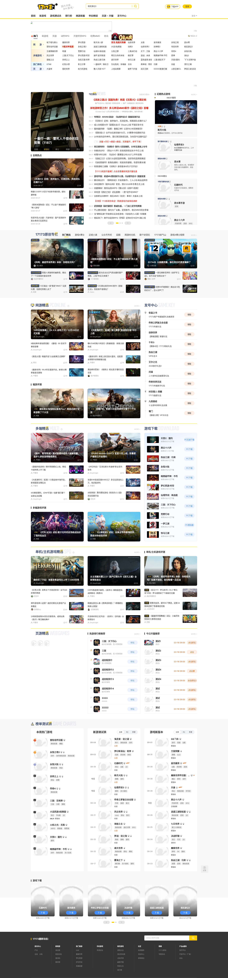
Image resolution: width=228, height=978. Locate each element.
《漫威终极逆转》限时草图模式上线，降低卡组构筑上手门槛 (48, 484)
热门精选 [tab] (66, 234)
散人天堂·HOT (100, 69)
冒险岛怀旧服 (52, 46)
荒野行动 (81, 51)
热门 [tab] (35, 36)
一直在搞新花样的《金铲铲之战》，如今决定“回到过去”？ (48, 287)
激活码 (57, 974)
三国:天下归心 (68, 55)
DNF (77, 966)
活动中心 (141, 970)
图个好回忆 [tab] (144, 234)
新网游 (57, 962)
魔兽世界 (66, 42)
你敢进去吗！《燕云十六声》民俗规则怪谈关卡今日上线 (119, 150)
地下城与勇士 (52, 42)
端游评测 (37, 400)
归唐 (155, 64)
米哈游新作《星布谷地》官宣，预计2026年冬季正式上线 (119, 184)
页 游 (37, 69)
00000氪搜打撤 (160, 69)
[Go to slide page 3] (122, 223)
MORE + (194, 94)
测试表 (57, 966)
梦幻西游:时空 (84, 55)
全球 (36, 970)
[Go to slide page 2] (120, 223)
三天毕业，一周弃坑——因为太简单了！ (104, 385)
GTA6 (49, 64)
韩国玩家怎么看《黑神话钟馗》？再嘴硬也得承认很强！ (105, 620)
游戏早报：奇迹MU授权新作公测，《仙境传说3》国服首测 (119, 176)
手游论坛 (100, 966)
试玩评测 (120, 974)
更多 (193, 16)
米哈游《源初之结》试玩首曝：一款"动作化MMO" (116, 192)
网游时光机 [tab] (130, 234)
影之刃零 (81, 64)
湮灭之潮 (188, 64)
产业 (36, 966)
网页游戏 (120, 962)
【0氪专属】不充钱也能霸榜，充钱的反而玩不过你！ (106, 633)
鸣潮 (64, 51)
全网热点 (37, 155)
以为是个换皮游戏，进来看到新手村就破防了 (162, 274)
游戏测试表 (55, 15)
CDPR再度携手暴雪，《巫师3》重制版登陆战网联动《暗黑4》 (105, 607)
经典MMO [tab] (95, 36)
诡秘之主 (50, 59)
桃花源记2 (188, 46)
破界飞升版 (132, 69)
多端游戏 (37, 55)
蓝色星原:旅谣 (146, 59)
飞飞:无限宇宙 (190, 59)
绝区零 (130, 55)
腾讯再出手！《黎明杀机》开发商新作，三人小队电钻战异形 (121, 180)
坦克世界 (175, 46)
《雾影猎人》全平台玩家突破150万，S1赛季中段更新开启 (119, 132)
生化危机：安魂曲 (118, 64)
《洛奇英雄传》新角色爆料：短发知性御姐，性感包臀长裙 (120, 162)
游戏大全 (120, 966)
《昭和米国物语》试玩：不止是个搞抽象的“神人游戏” (48, 206)
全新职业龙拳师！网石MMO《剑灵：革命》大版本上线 (118, 196)
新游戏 (42, 15)
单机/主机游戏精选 (49, 567)
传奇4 (173, 51)
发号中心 (121, 15)
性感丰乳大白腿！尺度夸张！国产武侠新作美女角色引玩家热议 (48, 219)
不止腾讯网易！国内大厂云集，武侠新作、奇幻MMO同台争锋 (121, 210)
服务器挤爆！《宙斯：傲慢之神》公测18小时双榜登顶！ (119, 128)
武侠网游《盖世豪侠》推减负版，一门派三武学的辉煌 (118, 206)
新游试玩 (58, 970)
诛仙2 (186, 55)
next (81, 121)
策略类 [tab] (116, 36)
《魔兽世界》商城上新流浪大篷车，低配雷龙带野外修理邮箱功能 (105, 374)
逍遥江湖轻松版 (100, 46)
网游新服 (80, 15)
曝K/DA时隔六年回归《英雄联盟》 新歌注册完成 (106, 361)
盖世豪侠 (157, 42)
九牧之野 (115, 51)
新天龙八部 (98, 42)
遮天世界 (115, 59)
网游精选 (42, 321)
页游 (104, 15)
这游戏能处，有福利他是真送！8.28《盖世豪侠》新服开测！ (48, 387)
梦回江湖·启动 (190, 69)
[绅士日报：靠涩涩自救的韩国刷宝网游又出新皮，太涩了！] (57, 121)
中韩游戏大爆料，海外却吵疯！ (133, 112)
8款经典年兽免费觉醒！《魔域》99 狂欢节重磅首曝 (48, 361)
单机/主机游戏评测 (155, 567)
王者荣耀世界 (52, 51)
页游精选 (42, 649)
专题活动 (162, 970)
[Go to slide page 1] (117, 223)
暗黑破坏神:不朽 (160, 55)
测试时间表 (121, 970)
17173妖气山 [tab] (160, 234)
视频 (160, 962)
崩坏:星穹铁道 (99, 55)
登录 (187, 6)
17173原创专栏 (46, 234)
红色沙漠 (66, 64)
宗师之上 (66, 59)
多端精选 (42, 444)
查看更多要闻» (144, 94)
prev (33, 121)
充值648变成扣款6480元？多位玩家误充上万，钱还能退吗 (106, 497)
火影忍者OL (176, 69)
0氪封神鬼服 (67, 46)
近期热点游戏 (163, 94)
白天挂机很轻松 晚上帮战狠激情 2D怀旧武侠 (48, 510)
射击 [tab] (106, 36)
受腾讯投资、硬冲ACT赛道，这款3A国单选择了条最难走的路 (162, 620)
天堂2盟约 (175, 59)
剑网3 (130, 46)
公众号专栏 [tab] (106, 234)
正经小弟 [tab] (93, 234)
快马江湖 (131, 59)
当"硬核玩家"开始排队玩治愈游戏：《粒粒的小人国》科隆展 (120, 214)
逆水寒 (187, 42)
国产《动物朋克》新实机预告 (133, 103)
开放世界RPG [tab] (79, 36)
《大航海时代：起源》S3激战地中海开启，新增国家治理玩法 (48, 497)
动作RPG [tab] (65, 36)
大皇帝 (49, 69)
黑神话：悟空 (146, 64)
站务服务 (141, 966)
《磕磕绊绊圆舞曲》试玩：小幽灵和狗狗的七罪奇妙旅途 (161, 633)
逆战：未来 (145, 55)
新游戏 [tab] (45, 36)
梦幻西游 (81, 42)
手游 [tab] (133, 748)
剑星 (173, 64)
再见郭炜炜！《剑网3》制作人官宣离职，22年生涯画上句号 (120, 146)
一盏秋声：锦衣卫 (101, 64)
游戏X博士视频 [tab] (177, 234)
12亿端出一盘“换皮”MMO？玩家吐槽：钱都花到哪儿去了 (105, 287)
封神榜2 (157, 46)
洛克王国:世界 (84, 59)
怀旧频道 (93, 15)
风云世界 (50, 55)
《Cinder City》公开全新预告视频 (107, 112)
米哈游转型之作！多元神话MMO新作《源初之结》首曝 (119, 108)
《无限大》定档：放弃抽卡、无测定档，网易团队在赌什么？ (121, 121)
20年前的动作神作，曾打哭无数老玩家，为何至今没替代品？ (121, 136)
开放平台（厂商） (185, 970)
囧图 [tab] (118, 234)
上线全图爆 (115, 69)
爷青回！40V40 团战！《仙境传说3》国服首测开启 (117, 117)
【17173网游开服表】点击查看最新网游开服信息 (115, 171)
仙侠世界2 (145, 46)
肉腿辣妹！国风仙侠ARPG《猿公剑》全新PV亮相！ (117, 188)
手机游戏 (100, 962)
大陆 (40, 970)
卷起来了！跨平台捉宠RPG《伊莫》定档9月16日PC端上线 (120, 218)
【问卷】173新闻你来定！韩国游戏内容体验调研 (115, 201)
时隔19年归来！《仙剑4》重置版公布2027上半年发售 (118, 154)
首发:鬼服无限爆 (118, 42)
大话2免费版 (116, 46)
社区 (139, 962)
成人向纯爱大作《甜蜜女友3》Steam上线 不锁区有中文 (118, 125)
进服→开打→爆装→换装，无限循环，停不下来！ (120, 141)
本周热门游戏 (44, 747)
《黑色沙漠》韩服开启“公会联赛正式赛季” (48, 372)
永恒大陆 (188, 51)
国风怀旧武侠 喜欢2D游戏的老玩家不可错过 (49, 632)
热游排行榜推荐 (97, 649)
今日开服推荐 (153, 649)
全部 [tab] (120, 748)
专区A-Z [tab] (193, 36)
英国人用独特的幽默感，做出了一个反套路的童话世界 (48, 274)
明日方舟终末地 (117, 55)
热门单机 (37, 64)
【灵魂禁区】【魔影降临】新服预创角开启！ (161, 287)
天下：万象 (145, 51)
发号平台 (182, 966)
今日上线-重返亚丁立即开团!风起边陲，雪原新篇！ (105, 510)
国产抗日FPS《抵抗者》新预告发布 (107, 103)
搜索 (135, 6)
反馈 (204, 871)
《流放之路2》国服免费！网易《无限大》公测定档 (119, 99)
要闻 (33, 15)
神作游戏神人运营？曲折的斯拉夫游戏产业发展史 (48, 620)
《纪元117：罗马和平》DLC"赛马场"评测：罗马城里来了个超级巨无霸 (160, 607)
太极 (142, 42)
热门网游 (79, 962)
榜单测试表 (43, 739)
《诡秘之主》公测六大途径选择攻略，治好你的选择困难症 (120, 158)
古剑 (130, 64)
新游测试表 (99, 747)
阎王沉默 (144, 69)
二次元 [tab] (126, 36)
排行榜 (68, 15)
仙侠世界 (131, 42)
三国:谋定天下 (159, 59)
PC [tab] (127, 748)
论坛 (180, 974)
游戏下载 (151, 444)
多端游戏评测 (39, 523)
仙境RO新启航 (100, 51)
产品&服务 (183, 962)
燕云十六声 (158, 51)
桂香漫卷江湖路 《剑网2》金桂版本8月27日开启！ (116, 166)
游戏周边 (141, 974)
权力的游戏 (82, 69)
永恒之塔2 (82, 46)
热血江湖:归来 (99, 59)
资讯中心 (38, 962)
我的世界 (66, 69)
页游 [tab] (54, 36)
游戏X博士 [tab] (80, 234)
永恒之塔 (175, 42)
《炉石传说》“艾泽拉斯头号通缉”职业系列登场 (105, 484)
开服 (111, 15)
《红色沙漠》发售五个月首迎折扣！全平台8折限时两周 (49, 607)
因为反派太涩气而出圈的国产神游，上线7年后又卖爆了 (105, 274)
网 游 (37, 44)
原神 (173, 55)
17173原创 (162, 966)
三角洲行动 (132, 51)
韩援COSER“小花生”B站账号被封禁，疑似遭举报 (48, 193)
